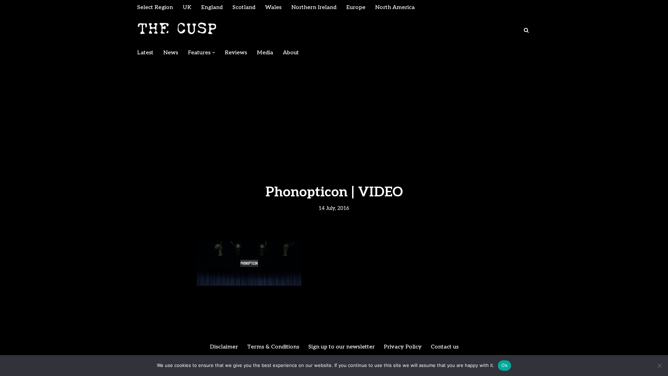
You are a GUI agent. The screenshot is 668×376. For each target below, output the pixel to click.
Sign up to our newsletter (341, 347)
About (291, 52)
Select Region (155, 7)
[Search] (526, 30)
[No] (659, 365)
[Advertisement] (334, 112)
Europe (355, 7)
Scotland (243, 7)
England (212, 7)
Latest (145, 52)
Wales (273, 7)
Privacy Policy (403, 347)
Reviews (236, 52)
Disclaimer (224, 347)
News (170, 52)
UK (187, 7)
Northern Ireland (313, 7)
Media (265, 52)
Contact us (445, 347)
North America (395, 7)
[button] (213, 52)
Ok (504, 365)
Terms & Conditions (273, 347)
